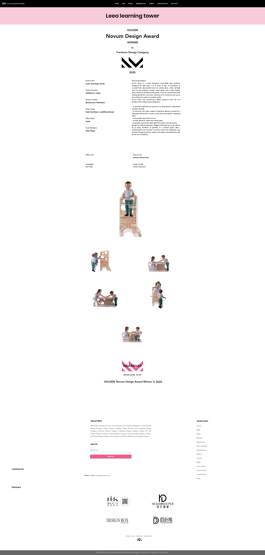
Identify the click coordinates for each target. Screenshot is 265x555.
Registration (201, 442)
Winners (199, 438)
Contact (199, 458)
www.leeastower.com (141, 157)
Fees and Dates (202, 446)
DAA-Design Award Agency (132, 552)
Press (198, 478)
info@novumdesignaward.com (99, 475)
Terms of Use (201, 466)
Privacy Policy (201, 470)
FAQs (198, 462)
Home (199, 426)
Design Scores (201, 450)
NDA (198, 430)
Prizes (199, 434)
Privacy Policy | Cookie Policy (159, 552)
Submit (199, 454)
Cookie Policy (201, 474)
